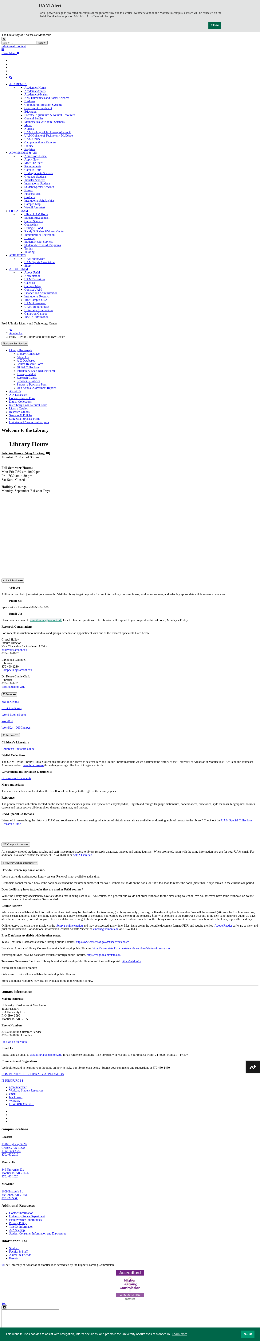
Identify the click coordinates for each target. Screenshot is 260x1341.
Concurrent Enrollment (38, 108)
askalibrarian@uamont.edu (46, 620)
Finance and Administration (40, 293)
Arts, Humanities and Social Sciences (46, 97)
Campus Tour (32, 169)
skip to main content (14, 46)
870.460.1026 (10, 1176)
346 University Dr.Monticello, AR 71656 (15, 1171)
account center (17, 1087)
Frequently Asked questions (18, 862)
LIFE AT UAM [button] (18, 210)
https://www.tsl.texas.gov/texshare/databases (102, 942)
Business (29, 101)
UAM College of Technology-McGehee (48, 135)
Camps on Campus (35, 313)
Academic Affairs (34, 91)
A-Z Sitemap (17, 1230)
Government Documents (16, 778)
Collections (9, 735)
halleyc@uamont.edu (14, 649)
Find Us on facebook (14, 1041)
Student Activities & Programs (42, 245)
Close (215, 25)
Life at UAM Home (36, 214)
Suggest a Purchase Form (32, 384)
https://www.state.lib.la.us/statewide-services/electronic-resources (131, 948)
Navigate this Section (15, 343)
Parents (13, 1258)
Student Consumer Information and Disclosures (37, 1233)
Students (14, 1248)
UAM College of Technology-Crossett (47, 132)
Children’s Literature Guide (18, 748)
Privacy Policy (18, 1223)
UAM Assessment (35, 303)
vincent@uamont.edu (106, 929)
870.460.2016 (10, 1154)
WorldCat (7, 721)
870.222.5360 (10, 1198)
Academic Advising (36, 94)
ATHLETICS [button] (17, 255)
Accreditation (32, 275)
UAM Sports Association (39, 262)
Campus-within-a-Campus (40, 142)
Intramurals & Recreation (39, 234)
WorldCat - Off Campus (16, 727)
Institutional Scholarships (39, 200)
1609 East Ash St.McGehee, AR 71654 (14, 1193)
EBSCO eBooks (12, 708)
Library (28, 145)
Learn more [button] (179, 1334)
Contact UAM (33, 289)
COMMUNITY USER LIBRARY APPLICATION (33, 1074)
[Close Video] (4, 1307)
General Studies (33, 118)
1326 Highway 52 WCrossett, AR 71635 (14, 1146)
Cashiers (29, 197)
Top (4, 1303)
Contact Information (21, 1213)
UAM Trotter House (36, 306)
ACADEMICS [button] (18, 84)
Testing (28, 248)
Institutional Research (37, 296)
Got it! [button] (248, 1334)
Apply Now (31, 159)
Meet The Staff (33, 163)
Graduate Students (35, 176)
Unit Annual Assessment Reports (36, 388)
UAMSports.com (34, 258)
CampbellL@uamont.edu (17, 670)
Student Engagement (36, 217)
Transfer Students (34, 180)
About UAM (32, 272)
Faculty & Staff (18, 1251)
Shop (27, 265)
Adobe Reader (223, 925)
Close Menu (9, 53)
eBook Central (10, 701)
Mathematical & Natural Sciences (44, 121)
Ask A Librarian (11, 580)
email (12, 1093)
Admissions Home (35, 156)
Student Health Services (38, 241)
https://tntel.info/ (131, 961)
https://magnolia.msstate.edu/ (104, 954)
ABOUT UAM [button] (18, 269)
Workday (14, 1100)
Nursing (29, 128)
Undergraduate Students (38, 173)
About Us (23, 357)
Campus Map (32, 204)
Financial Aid (32, 193)
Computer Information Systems (43, 104)
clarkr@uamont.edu (13, 686)
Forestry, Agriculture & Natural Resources (49, 115)
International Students (37, 183)
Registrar (29, 149)
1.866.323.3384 (11, 1151)
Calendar (29, 282)
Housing (29, 238)
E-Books (8, 694)
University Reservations (38, 310)
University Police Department (27, 1216)
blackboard (15, 1097)
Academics (15, 333)
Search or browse (33, 765)
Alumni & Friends (20, 1255)
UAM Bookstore (34, 279)
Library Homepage (20, 350)
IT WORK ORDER (21, 1104)
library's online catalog (69, 925)
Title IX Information (36, 317)
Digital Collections (28, 367)
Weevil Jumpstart (34, 207)
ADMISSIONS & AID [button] (23, 152)
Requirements (32, 166)
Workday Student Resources (26, 1090)
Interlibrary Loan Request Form (36, 370)
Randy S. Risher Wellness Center (44, 231)
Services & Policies (28, 381)
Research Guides (27, 377)
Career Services (33, 221)
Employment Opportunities (25, 1219)
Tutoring (29, 252)
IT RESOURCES (12, 1080)
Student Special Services (39, 186)
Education (30, 111)
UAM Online (32, 139)
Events (28, 190)
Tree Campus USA (35, 299)
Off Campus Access (14, 844)
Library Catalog (26, 374)
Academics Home (35, 87)
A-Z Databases (26, 360)
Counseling (31, 224)
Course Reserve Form (30, 364)
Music (28, 125)
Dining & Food (33, 228)
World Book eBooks (14, 714)
